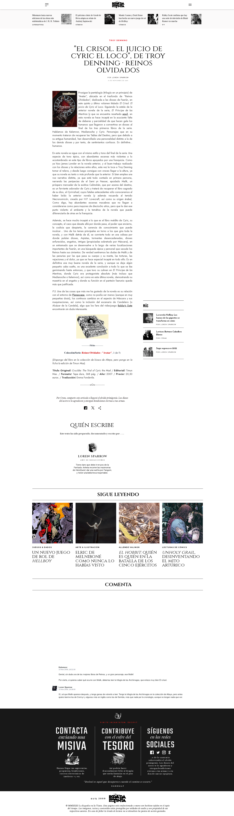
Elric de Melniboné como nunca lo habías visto (94, 558)
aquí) (125, 114)
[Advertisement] (163, 254)
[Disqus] (118, 630)
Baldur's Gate (125, 305)
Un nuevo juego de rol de (51, 556)
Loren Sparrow (65, 687)
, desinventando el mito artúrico (181, 558)
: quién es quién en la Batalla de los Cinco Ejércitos (138, 558)
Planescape (78, 295)
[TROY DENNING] (54, 40)
